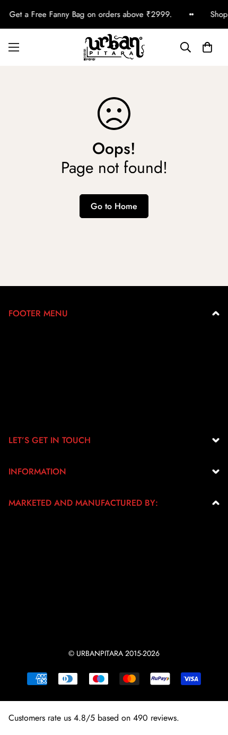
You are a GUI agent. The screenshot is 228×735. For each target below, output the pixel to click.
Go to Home (114, 206)
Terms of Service (37, 375)
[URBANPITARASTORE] (114, 47)
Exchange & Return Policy (54, 341)
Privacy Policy (33, 358)
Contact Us (27, 409)
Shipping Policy (36, 392)
